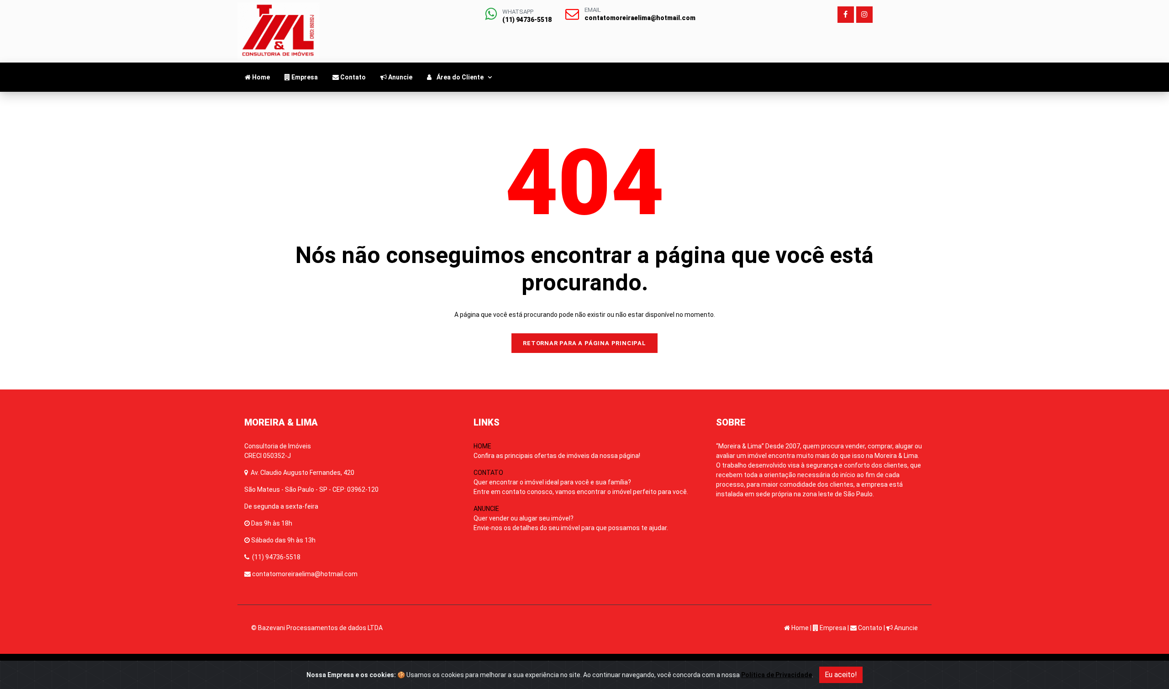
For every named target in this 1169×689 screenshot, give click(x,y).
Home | (800, 627)
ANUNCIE (571, 518)
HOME (557, 450)
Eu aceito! (841, 674)
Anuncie (905, 627)
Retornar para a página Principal (584, 343)
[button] (461, 77)
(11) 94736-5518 (276, 557)
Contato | (871, 627)
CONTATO (581, 482)
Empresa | (833, 627)
